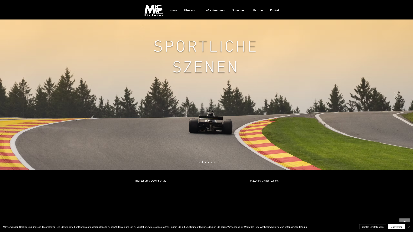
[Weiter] (395, 95)
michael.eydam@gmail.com (144, 175)
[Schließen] (409, 226)
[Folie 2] (205, 162)
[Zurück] (17, 95)
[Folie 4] (208, 162)
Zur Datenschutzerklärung (293, 226)
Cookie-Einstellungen (373, 226)
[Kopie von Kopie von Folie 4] (214, 162)
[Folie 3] (202, 162)
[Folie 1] (199, 162)
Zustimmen (397, 226)
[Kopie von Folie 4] (211, 162)
